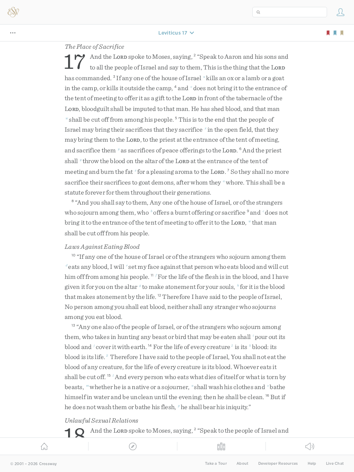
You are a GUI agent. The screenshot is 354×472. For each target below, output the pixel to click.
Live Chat (335, 463)
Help (312, 463)
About (242, 463)
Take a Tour (216, 463)
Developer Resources (278, 463)
